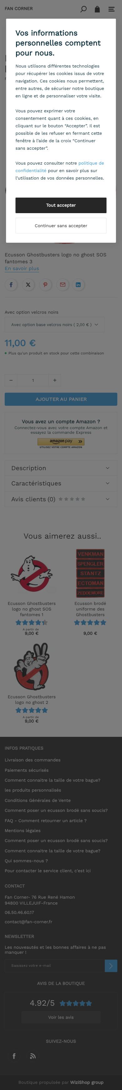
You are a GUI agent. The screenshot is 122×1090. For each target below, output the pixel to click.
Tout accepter (61, 205)
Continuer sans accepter (61, 225)
